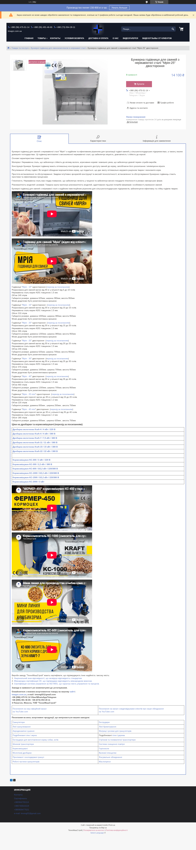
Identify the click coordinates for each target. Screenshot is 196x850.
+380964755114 (21, 802)
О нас (116, 38)
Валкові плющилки (107, 753)
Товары (42, 38)
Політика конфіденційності (117, 830)
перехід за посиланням (58, 287)
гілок (114, 735)
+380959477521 (21, 809)
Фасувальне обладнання (110, 757)
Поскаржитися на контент (93, 830)
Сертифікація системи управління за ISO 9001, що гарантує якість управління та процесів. (56, 684)
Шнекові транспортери (23, 744)
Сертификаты (20, 798)
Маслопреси (105, 761)
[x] (14, 780)
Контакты (55, 38)
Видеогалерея (130, 38)
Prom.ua (111, 825)
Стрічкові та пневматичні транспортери (117, 740)
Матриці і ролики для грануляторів (115, 731)
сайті (72, 691)
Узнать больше (119, 7)
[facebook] (11, 780)
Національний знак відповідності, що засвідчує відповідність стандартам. (48, 678)
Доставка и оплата (98, 38)
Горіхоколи (104, 748)
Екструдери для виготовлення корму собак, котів (35, 740)
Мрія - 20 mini (28, 394)
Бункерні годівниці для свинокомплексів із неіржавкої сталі (58, 48)
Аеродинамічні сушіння (23, 731)
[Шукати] (173, 29)
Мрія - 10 (26, 287)
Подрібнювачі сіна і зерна (25, 735)
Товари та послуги (20, 48)
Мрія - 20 (26, 323)
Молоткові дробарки (22, 753)
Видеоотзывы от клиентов (157, 38)
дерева (121, 735)
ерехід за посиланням (57, 358)
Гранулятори (19, 722)
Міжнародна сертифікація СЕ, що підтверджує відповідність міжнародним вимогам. (53, 681)
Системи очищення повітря (112, 744)
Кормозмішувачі (20, 748)
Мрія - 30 (26, 358)
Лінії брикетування (107, 727)
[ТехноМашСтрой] (98, 29)
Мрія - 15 (26, 305)
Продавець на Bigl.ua (98, 828)
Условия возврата (74, 38)
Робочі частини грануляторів (26, 761)
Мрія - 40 (26, 376)
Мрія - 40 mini (28, 409)
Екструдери (104, 722)
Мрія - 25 (26, 340)
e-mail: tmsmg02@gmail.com (27, 813)
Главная (29, 38)
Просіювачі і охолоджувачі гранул (28, 757)
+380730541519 (21, 806)
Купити (140, 84)
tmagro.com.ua (19, 694)
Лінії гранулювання (22, 727)
